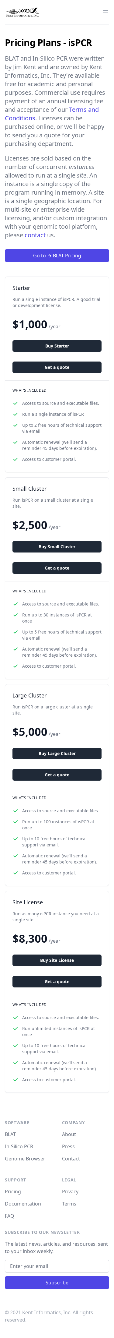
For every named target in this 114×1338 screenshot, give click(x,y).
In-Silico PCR (19, 1146)
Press (68, 1146)
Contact (71, 1158)
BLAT (10, 1134)
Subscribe (57, 1282)
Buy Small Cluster (57, 546)
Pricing (13, 1191)
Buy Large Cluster (57, 753)
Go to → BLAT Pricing (57, 255)
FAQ (9, 1216)
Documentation (23, 1203)
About (69, 1134)
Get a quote (57, 367)
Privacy (70, 1191)
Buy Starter (57, 346)
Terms (69, 1203)
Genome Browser (25, 1158)
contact (35, 235)
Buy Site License (57, 960)
